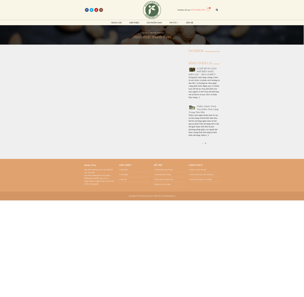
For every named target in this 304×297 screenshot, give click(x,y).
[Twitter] (91, 10)
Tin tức (173, 22)
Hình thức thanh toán (164, 179)
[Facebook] (87, 10)
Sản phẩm (124, 174)
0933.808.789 (198, 10)
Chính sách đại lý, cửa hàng (201, 179)
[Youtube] (96, 10)
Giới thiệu (134, 22)
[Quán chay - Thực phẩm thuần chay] (152, 10)
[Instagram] (101, 10)
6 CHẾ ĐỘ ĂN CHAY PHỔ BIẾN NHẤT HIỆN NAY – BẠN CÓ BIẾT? (203, 71)
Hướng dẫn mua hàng (163, 169)
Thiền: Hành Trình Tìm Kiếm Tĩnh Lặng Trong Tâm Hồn (203, 109)
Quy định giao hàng (163, 174)
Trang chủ (116, 22)
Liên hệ (189, 22)
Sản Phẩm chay (154, 22)
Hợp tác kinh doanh (198, 169)
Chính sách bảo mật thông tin (202, 174)
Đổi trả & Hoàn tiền (163, 184)
